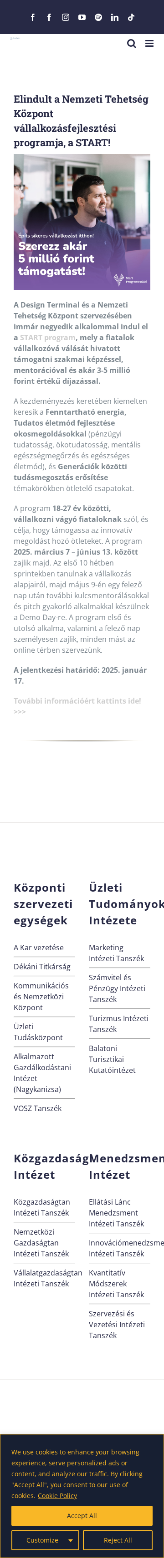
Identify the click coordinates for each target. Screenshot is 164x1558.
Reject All (118, 1540)
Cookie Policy (57, 1495)
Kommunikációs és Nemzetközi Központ (41, 996)
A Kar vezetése (39, 948)
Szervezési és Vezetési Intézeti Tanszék (117, 1324)
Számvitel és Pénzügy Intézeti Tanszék (117, 988)
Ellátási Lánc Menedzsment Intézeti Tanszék (116, 1213)
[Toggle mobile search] (131, 43)
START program (48, 337)
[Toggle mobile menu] (150, 43)
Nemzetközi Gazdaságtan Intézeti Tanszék (41, 1243)
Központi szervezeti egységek (43, 904)
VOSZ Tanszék (38, 1108)
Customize (42, 1540)
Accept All (82, 1515)
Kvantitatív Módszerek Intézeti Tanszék (116, 1284)
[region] (82, 1496)
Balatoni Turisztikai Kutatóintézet (112, 1059)
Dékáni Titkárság (42, 967)
